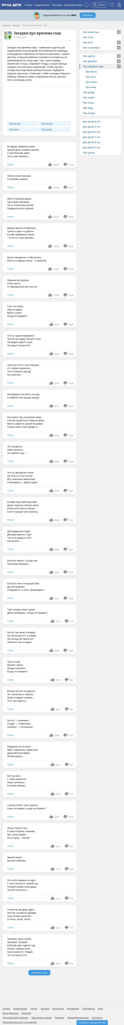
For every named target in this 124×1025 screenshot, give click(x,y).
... (86, 4)
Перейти (88, 15)
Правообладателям (78, 1018)
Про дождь (89, 92)
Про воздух (89, 113)
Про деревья (90, 61)
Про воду (88, 107)
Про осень (47, 123)
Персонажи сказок (41, 1018)
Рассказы (57, 4)
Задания (26, 1013)
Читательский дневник (15, 1018)
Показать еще (39, 972)
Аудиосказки (42, 4)
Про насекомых (91, 47)
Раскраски (58, 1008)
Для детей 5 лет (91, 126)
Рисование (73, 1008)
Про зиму (46, 129)
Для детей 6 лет (91, 131)
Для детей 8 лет (91, 142)
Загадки (45, 1008)
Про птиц (88, 37)
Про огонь (88, 102)
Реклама (59, 1018)
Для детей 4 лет (91, 121)
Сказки (29, 4)
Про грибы (89, 97)
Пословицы (88, 1008)
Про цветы (89, 56)
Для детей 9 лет (91, 147)
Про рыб (87, 42)
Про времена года (93, 66)
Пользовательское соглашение (19, 1022)
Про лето (14, 129)
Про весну (14, 123)
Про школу (89, 152)
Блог (100, 1008)
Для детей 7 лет (91, 137)
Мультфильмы (10, 1013)
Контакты (97, 1018)
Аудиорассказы (73, 4)
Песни (33, 1008)
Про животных (91, 32)
